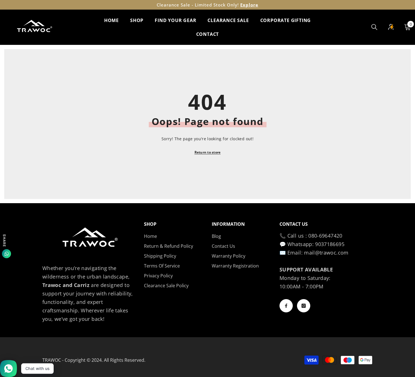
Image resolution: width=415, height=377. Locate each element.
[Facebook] (286, 305)
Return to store (208, 152)
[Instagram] (303, 305)
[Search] (374, 27)
